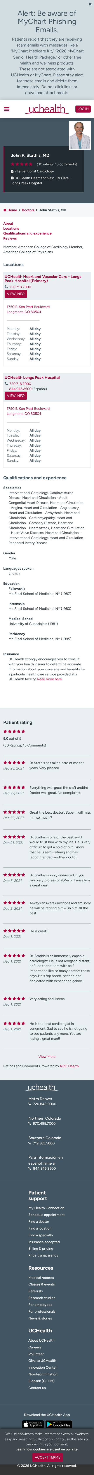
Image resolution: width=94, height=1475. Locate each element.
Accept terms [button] (48, 1457)
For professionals (41, 1311)
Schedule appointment (46, 1215)
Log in (83, 109)
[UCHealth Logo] (41, 1087)
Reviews (10, 238)
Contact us (37, 1388)
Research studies (41, 1298)
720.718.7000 (20, 287)
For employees (40, 1305)
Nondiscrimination (42, 1374)
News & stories (40, 1318)
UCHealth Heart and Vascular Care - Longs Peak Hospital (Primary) (43, 278)
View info (15, 294)
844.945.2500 (20, 389)
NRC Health (69, 1066)
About (8, 223)
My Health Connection (46, 1208)
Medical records (41, 1278)
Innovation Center (42, 1367)
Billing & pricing (40, 1248)
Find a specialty (40, 1235)
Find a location (39, 1228)
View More (47, 1056)
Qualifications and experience (27, 233)
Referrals (35, 1291)
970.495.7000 (44, 1123)
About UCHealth (41, 1340)
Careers (34, 1347)
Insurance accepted (44, 1242)
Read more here (49, 679)
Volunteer (36, 1354)
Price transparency (43, 1255)
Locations (11, 228)
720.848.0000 (44, 1104)
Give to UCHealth (42, 1361)
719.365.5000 (44, 1143)
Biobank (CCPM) (41, 1381)
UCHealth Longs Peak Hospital (32, 377)
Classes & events (41, 1284)
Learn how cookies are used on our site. (47, 1449)
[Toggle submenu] (7, 109)
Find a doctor (38, 1221)
